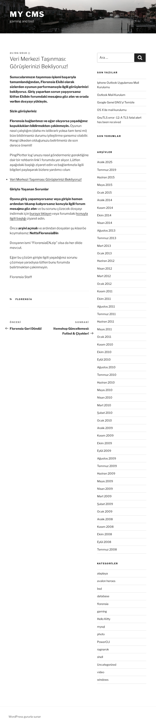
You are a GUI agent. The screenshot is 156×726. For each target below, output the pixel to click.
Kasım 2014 (105, 207)
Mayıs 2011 (104, 329)
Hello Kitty (103, 619)
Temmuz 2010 (106, 374)
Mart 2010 (104, 405)
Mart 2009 (104, 496)
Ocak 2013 (104, 253)
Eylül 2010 (104, 359)
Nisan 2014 (104, 222)
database (103, 596)
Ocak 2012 (104, 283)
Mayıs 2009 (105, 481)
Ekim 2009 (104, 443)
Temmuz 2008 (107, 549)
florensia (23, 299)
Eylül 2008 (104, 542)
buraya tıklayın (40, 214)
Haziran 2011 (105, 321)
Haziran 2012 (105, 260)
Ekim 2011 (104, 298)
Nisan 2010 (104, 397)
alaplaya (102, 573)
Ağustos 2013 (106, 230)
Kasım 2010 (105, 344)
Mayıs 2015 (104, 184)
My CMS (27, 14)
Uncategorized (106, 664)
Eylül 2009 (104, 450)
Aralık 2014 (104, 200)
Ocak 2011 (104, 336)
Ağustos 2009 (106, 458)
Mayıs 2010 (105, 390)
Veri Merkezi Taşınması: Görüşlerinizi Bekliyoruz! (46, 179)
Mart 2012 (104, 276)
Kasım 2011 (105, 291)
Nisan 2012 (104, 268)
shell (100, 657)
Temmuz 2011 (106, 314)
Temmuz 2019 (106, 169)
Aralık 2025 (104, 162)
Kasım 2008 (105, 526)
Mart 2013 (104, 245)
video (100, 672)
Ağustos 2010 (106, 367)
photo (101, 634)
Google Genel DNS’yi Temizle (115, 102)
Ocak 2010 (104, 420)
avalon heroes (106, 581)
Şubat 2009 (105, 504)
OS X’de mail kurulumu (112, 110)
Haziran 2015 (106, 177)
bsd (99, 588)
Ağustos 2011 (106, 306)
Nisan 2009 (105, 488)
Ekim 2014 (104, 215)
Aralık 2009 (105, 428)
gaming (102, 611)
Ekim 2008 (104, 534)
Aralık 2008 (105, 519)
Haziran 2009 (106, 473)
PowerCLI (103, 642)
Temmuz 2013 (106, 238)
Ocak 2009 (104, 511)
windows (102, 679)
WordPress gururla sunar (25, 716)
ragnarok (103, 649)
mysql (101, 626)
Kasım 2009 (105, 435)
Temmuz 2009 (107, 466)
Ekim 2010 (104, 352)
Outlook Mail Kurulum (111, 94)
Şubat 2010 (105, 412)
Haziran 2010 (106, 382)
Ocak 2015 (104, 192)
